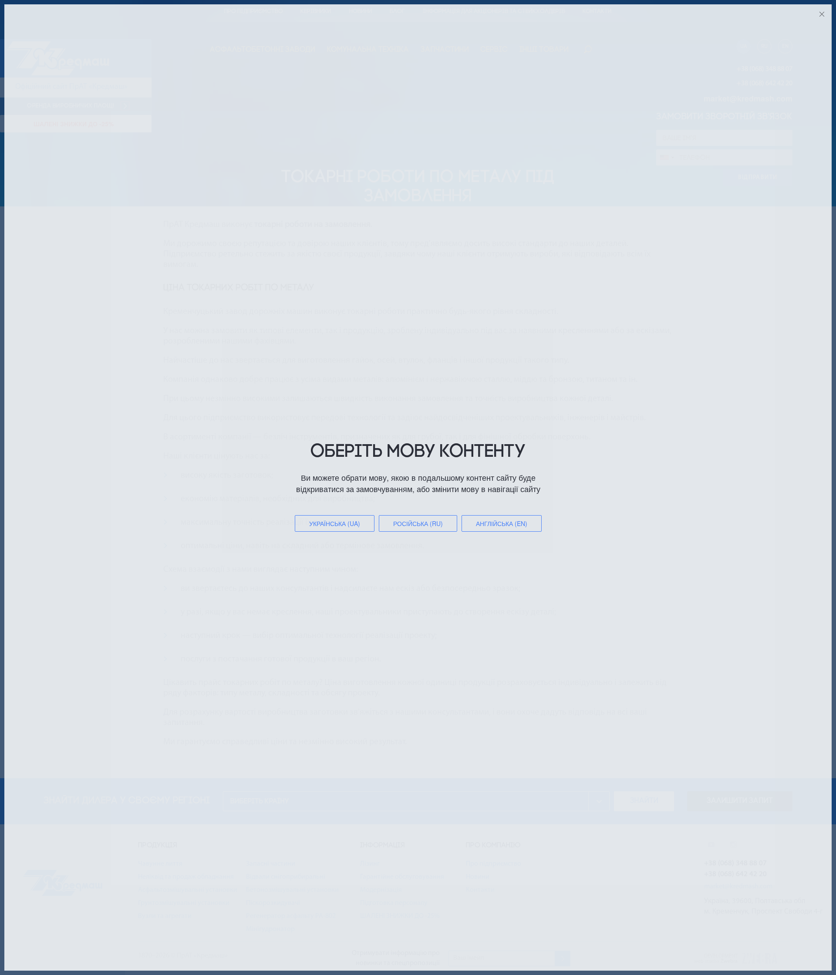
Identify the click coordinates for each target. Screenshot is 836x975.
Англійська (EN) (501, 523)
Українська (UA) (334, 523)
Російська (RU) (418, 523)
